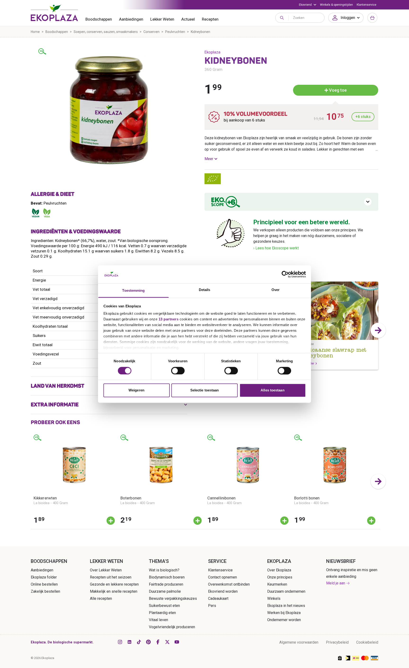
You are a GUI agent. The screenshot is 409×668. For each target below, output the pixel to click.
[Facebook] (158, 642)
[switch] (178, 370)
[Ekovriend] (307, 5)
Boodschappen (98, 19)
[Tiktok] (139, 642)
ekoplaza (212, 52)
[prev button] (30, 481)
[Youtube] (176, 642)
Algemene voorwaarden (298, 642)
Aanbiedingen (131, 19)
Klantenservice (366, 4)
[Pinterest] (148, 642)
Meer (208, 159)
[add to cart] (111, 520)
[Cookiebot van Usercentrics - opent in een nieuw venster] (285, 274)
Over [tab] (275, 290)
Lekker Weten (162, 19)
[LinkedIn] (129, 642)
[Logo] (54, 12)
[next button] (378, 330)
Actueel (188, 19)
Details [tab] (204, 290)
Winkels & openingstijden (336, 4)
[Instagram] (120, 642)
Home (35, 32)
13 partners (169, 319)
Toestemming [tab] (133, 291)
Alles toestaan (272, 390)
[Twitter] (167, 642)
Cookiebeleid (367, 642)
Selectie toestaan (204, 390)
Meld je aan (335, 583)
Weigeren (136, 390)
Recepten (210, 19)
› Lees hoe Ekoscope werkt (276, 248)
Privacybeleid (337, 642)
